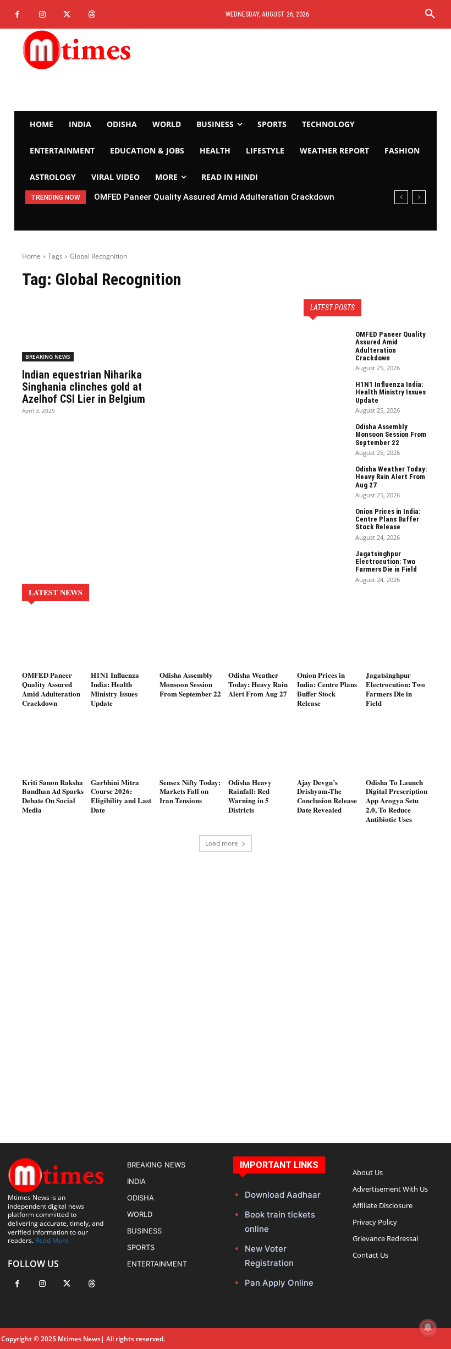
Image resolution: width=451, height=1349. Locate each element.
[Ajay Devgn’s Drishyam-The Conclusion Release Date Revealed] (328, 748)
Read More (52, 1240)
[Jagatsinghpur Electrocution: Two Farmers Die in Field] (326, 565)
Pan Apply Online (279, 1282)
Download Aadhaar (283, 1194)
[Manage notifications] (428, 1327)
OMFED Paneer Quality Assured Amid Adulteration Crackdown (390, 346)
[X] (66, 14)
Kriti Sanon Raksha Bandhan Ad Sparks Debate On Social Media (53, 796)
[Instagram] (42, 14)
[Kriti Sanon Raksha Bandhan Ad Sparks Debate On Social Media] (53, 748)
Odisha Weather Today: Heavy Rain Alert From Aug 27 (391, 477)
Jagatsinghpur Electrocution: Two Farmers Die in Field (386, 562)
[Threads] (91, 14)
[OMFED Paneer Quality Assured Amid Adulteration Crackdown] (326, 346)
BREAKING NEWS (47, 356)
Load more (221, 843)
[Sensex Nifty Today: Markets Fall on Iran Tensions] (191, 748)
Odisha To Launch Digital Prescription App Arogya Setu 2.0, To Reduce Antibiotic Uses (396, 801)
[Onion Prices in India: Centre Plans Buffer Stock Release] (326, 523)
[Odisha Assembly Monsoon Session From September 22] (326, 438)
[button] (430, 14)
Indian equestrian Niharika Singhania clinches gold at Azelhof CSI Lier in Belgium (83, 386)
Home (31, 256)
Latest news (55, 592)
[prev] (401, 197)
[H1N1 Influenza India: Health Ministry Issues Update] (326, 396)
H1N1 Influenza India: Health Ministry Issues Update (198, 197)
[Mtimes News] (84, 49)
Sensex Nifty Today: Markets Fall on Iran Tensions (190, 791)
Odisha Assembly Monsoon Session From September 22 (390, 435)
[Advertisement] (296, 70)
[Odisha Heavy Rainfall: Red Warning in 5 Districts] (260, 748)
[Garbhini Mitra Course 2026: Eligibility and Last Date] (122, 748)
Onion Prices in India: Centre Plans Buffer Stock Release (387, 519)
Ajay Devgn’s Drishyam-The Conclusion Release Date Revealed (327, 796)
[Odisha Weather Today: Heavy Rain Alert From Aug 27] (326, 480)
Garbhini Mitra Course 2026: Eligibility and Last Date (121, 796)
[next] (419, 197)
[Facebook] (17, 14)
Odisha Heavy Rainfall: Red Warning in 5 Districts (250, 796)
